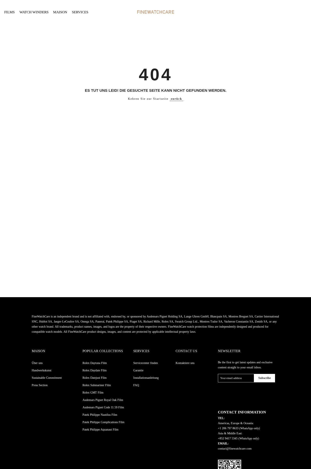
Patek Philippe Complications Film (103, 422)
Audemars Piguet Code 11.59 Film (103, 407)
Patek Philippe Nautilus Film (100, 414)
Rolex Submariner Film (97, 385)
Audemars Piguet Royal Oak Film (103, 400)
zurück (176, 98)
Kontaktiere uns (185, 363)
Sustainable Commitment (47, 377)
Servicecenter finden (145, 363)
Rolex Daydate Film (95, 370)
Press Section (40, 385)
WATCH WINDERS (33, 12)
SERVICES (80, 12)
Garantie (138, 370)
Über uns (37, 363)
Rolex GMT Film (93, 392)
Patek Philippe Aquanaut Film (100, 429)
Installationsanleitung (146, 377)
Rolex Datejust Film (95, 377)
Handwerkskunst (41, 370)
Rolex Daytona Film (95, 363)
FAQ (136, 385)
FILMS (9, 12)
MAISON (60, 12)
